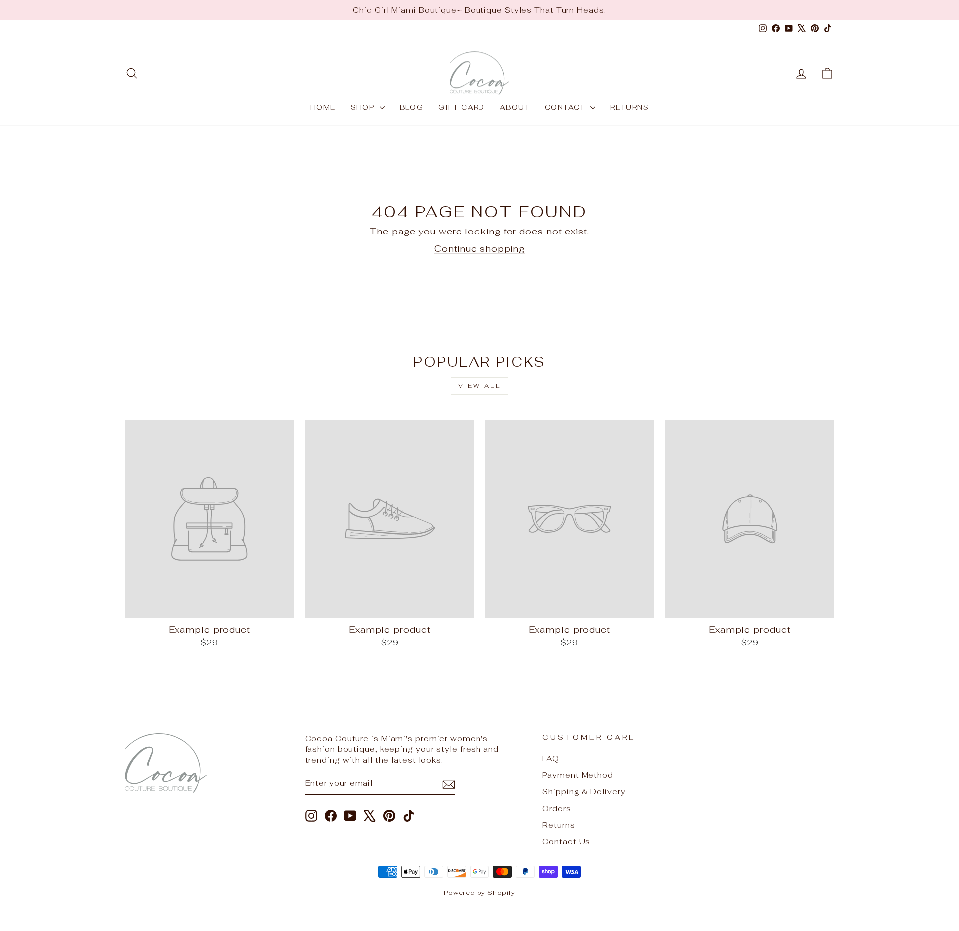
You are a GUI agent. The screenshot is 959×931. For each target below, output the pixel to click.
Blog (412, 107)
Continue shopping (479, 248)
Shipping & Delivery (583, 791)
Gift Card (461, 107)
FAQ (550, 758)
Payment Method (577, 775)
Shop (364, 107)
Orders (556, 808)
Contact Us (566, 841)
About (515, 107)
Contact (566, 107)
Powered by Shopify (479, 892)
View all (479, 386)
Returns (629, 107)
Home (323, 107)
